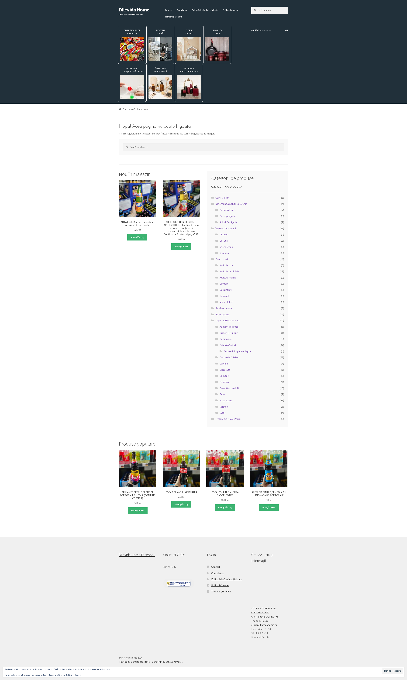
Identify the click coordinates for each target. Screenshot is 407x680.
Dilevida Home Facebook (137, 555)
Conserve (225, 382)
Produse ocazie (223, 308)
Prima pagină (129, 109)
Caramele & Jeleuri (230, 357)
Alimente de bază (229, 326)
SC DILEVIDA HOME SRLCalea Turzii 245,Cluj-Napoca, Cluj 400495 (264, 612)
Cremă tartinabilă (229, 388)
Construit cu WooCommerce (167, 661)
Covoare (224, 283)
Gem (222, 394)
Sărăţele (224, 406)
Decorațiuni (226, 289)
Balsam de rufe (228, 210)
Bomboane (226, 338)
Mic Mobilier (226, 302)
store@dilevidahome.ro (264, 624)
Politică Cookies (230, 10)
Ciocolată (225, 369)
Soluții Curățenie (228, 222)
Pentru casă (221, 259)
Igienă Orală (226, 246)
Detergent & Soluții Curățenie (231, 203)
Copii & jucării (222, 197)
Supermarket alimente (227, 320)
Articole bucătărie (229, 271)
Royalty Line (222, 314)
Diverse (224, 234)
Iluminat (224, 296)
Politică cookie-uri (73, 675)
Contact (168, 10)
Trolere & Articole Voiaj (228, 418)
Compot (224, 375)
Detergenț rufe (228, 216)
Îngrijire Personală (225, 228)
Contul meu (182, 10)
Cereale (224, 363)
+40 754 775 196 (259, 620)
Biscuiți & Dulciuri (229, 332)
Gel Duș (224, 240)
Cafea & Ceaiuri (228, 345)
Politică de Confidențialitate (205, 10)
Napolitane (226, 400)
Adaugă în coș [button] (137, 237)
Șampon (224, 252)
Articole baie (226, 265)
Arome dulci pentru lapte (237, 351)
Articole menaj (228, 277)
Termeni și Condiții (173, 16)
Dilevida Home (134, 10)
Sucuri (223, 412)
